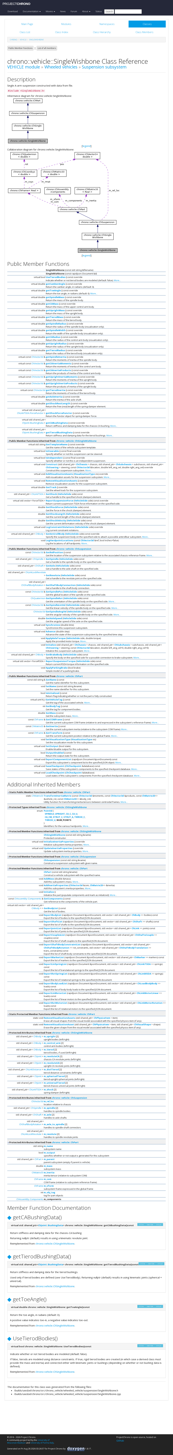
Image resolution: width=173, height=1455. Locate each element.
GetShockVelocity (56, 520)
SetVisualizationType (58, 739)
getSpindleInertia (56, 356)
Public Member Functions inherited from (52, 440)
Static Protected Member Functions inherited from (52, 1014)
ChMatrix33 (37, 726)
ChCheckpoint (73, 766)
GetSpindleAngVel (56, 611)
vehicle (23, 39)
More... (117, 280)
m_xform (49, 1185)
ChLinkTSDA (37, 494)
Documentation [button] (31, 11)
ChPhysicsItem (102, 1017)
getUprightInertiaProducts (61, 383)
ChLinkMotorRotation (150, 1002)
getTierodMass (54, 317)
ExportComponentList (58, 759)
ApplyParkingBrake (57, 667)
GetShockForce (54, 507)
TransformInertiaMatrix (57, 795)
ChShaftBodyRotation (32, 585)
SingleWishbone (36, 39)
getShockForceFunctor (59, 413)
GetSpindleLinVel (55, 604)
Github (120, 1440)
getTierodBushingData (59, 432)
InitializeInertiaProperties (59, 841)
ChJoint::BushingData (32, 422)
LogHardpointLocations (59, 540)
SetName (51, 686)
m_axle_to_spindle (54, 1124)
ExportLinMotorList (55, 993)
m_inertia (49, 1172)
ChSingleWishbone (54, 834)
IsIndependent (54, 457)
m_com (47, 1179)
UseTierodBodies (55, 277)
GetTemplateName (56, 444)
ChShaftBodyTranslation (133, 947)
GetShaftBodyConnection (61, 585)
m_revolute (50, 1134)
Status (98, 11)
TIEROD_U (50, 820)
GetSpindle (52, 558)
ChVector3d (37, 356)
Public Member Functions (20, 48)
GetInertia (52, 726)
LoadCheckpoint (55, 772)
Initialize (51, 644)
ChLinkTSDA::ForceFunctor (30, 413)
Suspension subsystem (104, 67)
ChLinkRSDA (144, 973)
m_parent (49, 1159)
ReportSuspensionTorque (61, 661)
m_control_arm (52, 1042)
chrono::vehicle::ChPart (69, 676)
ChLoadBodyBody (147, 983)
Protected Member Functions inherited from (55, 831)
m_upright (50, 1036)
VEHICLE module (23, 67)
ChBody (39, 533)
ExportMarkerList (54, 957)
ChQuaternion (38, 598)
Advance (50, 631)
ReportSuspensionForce (59, 500)
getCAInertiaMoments (58, 363)
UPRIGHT (60, 813)
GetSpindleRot (54, 598)
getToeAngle (53, 290)
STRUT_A (68, 816)
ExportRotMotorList (55, 1002)
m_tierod (49, 1049)
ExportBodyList (52, 914)
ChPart (48, 871)
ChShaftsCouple (144, 934)
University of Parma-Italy (42, 1442)
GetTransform (54, 732)
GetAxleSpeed (54, 618)
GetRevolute (53, 575)
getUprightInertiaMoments (62, 376)
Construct (51, 464)
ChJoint (37, 1056)
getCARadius (53, 336)
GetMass (51, 712)
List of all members (47, 48)
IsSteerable (52, 451)
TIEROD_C (79, 816)
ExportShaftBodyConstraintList (62, 944)
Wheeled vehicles (60, 67)
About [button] (85, 11)
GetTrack (51, 487)
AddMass (49, 878)
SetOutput (52, 746)
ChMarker (139, 957)
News (63, 11)
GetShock (51, 494)
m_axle (47, 1114)
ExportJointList (52, 928)
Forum (74, 11)
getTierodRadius (55, 350)
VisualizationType (84, 473)
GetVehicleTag (54, 699)
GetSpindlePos (54, 591)
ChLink (135, 928)
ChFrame (38, 719)
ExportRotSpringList (55, 973)
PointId (48, 810)
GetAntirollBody (55, 533)
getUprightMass (55, 310)
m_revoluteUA (52, 1062)
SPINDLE (49, 813)
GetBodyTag (53, 706)
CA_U (74, 813)
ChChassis (81, 464)
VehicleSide (64, 494)
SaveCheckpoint (55, 766)
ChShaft (39, 565)
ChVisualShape (142, 1024)
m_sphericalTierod (54, 1076)
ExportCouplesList (54, 934)
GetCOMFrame (54, 719)
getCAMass (52, 303)
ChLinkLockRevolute (35, 572)
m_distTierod (51, 1069)
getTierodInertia (55, 390)
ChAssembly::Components (27, 898)
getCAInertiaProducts (58, 370)
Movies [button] (49, 11)
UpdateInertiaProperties (58, 848)
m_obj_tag (49, 1192)
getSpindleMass (55, 297)
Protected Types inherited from (48, 807)
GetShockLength (55, 513)
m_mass (48, 1165)
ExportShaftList (53, 921)
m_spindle (49, 1107)
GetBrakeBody (54, 654)
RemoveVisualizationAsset (59, 1024)
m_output (49, 1152)
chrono (13, 39)
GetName (51, 679)
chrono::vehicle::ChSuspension (73, 548)
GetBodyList (51, 908)
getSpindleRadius (56, 323)
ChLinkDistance (33, 1069)
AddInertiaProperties (56, 885)
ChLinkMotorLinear (148, 993)
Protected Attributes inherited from (50, 1032)
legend (87, 146)
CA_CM (48, 816)
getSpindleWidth (56, 330)
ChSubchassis (123, 464)
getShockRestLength (58, 403)
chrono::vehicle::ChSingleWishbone (76, 440)
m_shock (48, 1089)
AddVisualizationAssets (59, 473)
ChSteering (52, 467)
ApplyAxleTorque (56, 638)
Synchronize (53, 624)
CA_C (68, 813)
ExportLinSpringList (55, 964)
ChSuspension (52, 860)
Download (13, 11)
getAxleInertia (54, 396)
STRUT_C (58, 816)
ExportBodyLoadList (55, 983)
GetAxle (50, 565)
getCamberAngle (55, 283)
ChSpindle (38, 558)
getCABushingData (57, 422)
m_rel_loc (49, 1101)
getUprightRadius (56, 343)
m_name (48, 1146)
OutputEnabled (55, 752)
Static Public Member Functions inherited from (49, 792)
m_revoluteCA (51, 1056)
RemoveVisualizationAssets (61, 480)
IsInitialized (52, 693)
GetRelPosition (54, 552)
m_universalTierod (54, 1082)
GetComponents (53, 898)
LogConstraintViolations (60, 527)
